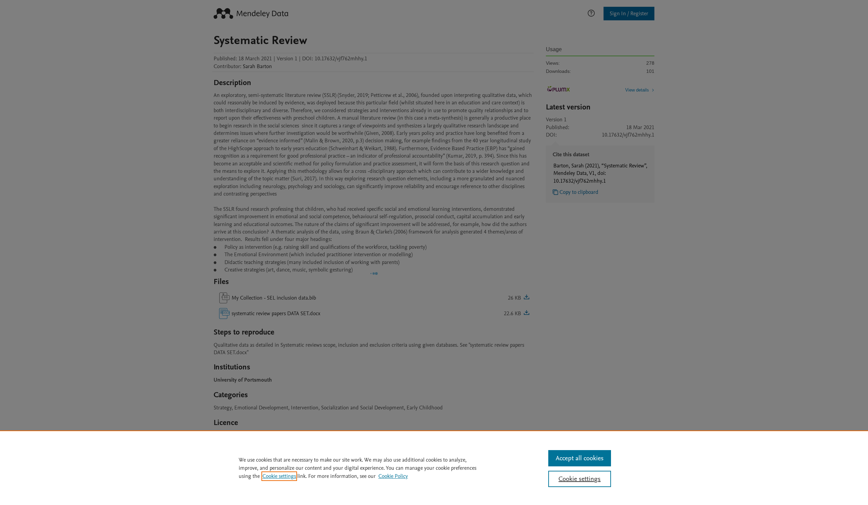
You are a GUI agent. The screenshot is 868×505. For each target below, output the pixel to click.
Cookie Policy (393, 476)
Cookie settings (279, 476)
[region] (434, 467)
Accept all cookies (580, 458)
